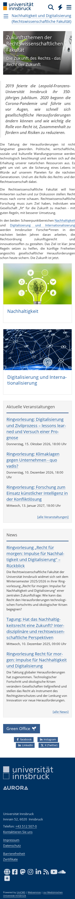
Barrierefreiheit (14, 854)
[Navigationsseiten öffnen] (6, 16)
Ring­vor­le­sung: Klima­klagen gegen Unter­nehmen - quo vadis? (32, 460)
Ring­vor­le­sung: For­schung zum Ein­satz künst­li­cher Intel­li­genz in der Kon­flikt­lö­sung (37, 493)
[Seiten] (68, 7)
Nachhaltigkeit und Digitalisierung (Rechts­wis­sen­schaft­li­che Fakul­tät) (41, 18)
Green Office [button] (18, 728)
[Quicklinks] (60, 7)
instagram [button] (49, 739)
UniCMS (21, 892)
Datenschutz (12, 845)
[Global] (59, 6)
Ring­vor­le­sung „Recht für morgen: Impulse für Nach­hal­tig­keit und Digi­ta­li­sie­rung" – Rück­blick (35, 557)
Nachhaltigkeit (65, 220)
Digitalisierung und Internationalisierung (42, 225)
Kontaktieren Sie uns (17, 832)
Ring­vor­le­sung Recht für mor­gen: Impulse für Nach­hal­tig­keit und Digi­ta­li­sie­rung (36, 660)
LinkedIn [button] (27, 745)
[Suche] (51, 7)
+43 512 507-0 (26, 826)
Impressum (11, 840)
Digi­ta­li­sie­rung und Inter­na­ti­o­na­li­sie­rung (37, 380)
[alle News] (61, 712)
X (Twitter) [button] (51, 745)
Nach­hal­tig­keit (22, 311)
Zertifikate (10, 859)
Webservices (34, 892)
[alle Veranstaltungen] (53, 517)
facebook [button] (26, 739)
